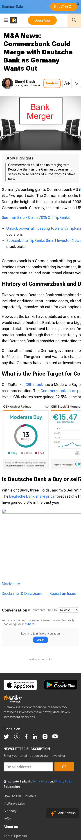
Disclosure (11, 584)
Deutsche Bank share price (31, 496)
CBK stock (34, 384)
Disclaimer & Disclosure (22, 593)
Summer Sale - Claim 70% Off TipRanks (36, 217)
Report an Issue (63, 593)
